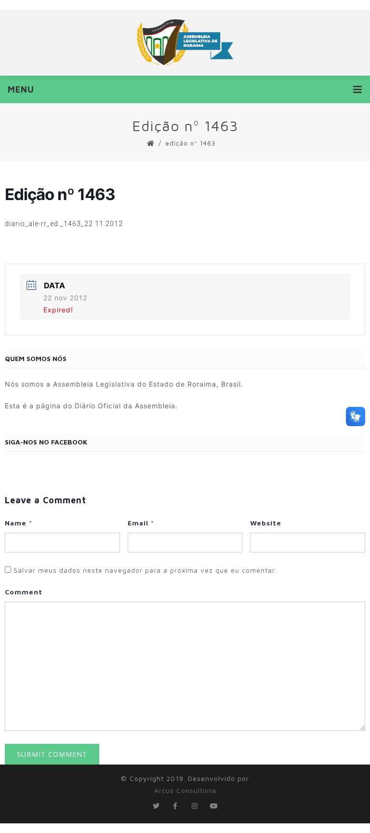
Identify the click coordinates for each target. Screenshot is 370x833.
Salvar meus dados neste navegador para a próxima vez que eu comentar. (145, 570)
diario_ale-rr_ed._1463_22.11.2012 (64, 224)
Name (18, 523)
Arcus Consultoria (185, 790)
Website (265, 523)
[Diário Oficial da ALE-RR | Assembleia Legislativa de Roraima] (185, 42)
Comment (23, 592)
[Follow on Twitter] (156, 806)
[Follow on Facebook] (175, 806)
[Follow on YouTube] (214, 806)
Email (141, 523)
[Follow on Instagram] (194, 806)
